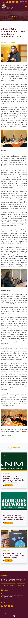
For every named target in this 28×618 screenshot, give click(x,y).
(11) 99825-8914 (7, 597)
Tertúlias (13, 42)
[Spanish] (26, 2)
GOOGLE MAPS (8, 585)
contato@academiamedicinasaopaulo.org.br (14, 595)
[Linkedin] (13, 2)
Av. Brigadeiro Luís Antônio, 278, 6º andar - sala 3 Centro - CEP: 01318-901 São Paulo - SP (13, 580)
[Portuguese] (21, 2)
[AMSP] (8, 7)
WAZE (22, 585)
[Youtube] (7, 2)
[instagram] (17, 2)
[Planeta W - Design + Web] (14, 616)
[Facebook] (10, 2)
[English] (23, 2)
